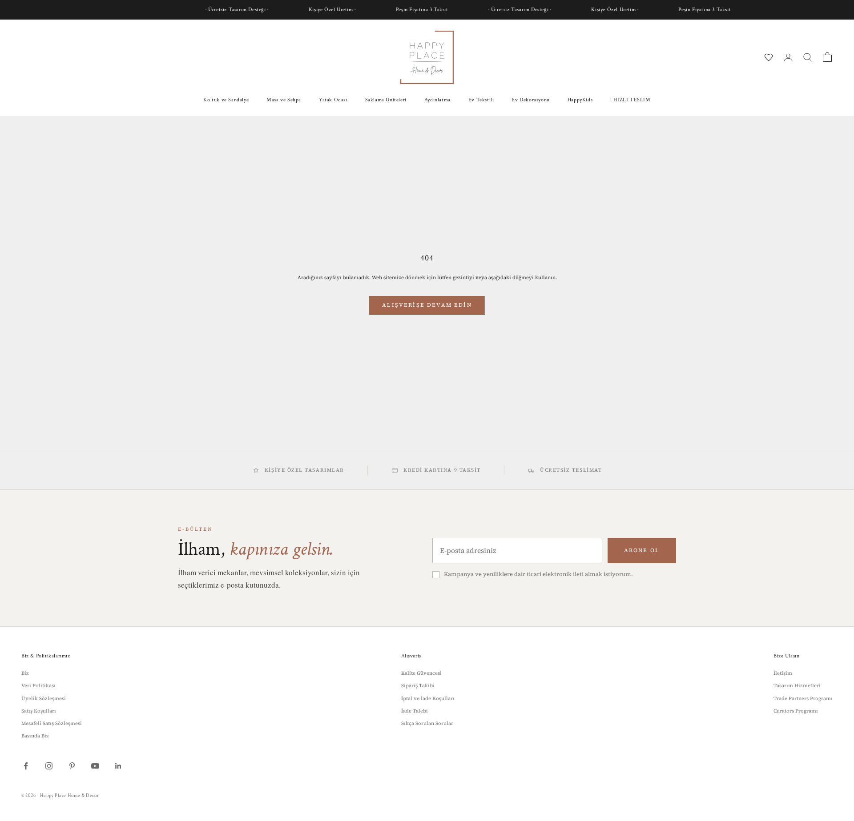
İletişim (782, 673)
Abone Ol (642, 550)
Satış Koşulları (38, 711)
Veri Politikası (38, 685)
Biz (25, 673)
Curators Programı (795, 711)
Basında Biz (35, 736)
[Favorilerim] (768, 57)
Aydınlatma (437, 99)
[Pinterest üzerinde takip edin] (72, 765)
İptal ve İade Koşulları (428, 698)
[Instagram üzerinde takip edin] (48, 765)
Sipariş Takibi (418, 685)
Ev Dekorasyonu (530, 99)
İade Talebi (414, 711)
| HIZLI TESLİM (630, 99)
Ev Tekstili (481, 99)
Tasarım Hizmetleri (797, 685)
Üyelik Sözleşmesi (43, 698)
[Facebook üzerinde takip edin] (25, 765)
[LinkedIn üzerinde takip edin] (118, 765)
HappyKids (580, 99)
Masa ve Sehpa (283, 99)
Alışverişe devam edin (426, 304)
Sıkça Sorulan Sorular (427, 723)
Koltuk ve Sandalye (226, 99)
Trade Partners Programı (803, 698)
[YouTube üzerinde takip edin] (95, 765)
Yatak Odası (333, 99)
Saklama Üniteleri (386, 99)
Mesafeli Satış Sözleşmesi (51, 723)
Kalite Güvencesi (421, 673)
